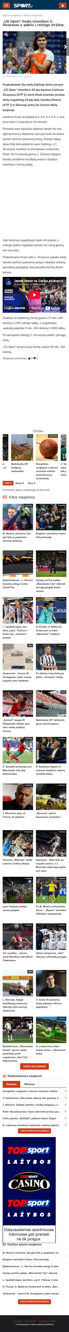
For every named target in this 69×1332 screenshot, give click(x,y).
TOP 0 (8, 483)
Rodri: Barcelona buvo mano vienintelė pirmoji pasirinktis (34, 1111)
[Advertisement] (34, 203)
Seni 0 (31, 483)
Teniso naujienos (33, 15)
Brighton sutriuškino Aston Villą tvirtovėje (26, 1259)
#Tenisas (38, 430)
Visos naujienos (34, 1066)
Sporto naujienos (12, 15)
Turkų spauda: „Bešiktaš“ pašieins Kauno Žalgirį (29, 1118)
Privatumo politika (47, 1321)
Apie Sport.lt (30, 1321)
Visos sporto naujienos (34, 1131)
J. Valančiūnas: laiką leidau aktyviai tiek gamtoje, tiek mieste (36, 1098)
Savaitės (11, 1084)
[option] (46, 457)
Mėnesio (29, 1084)
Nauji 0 (20, 483)
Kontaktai (17, 1321)
